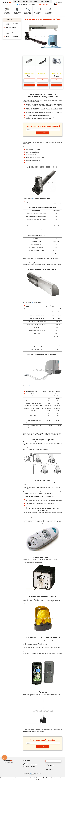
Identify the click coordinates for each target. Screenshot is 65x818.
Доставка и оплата (29, 1)
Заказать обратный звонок (54, 760)
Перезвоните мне (29, 84)
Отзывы (41, 1)
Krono (33, 198)
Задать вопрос (43, 132)
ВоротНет (31, 773)
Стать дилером (46, 1)
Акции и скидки (17, 1)
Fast (29, 385)
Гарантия (23, 1)
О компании (36, 1)
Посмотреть (29, 80)
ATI (33, 302)
